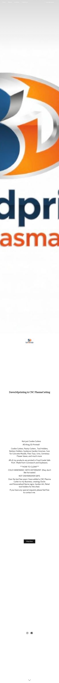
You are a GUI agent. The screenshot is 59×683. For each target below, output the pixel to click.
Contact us (25, 2)
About (10, 2)
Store (4, 2)
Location (16, 2)
